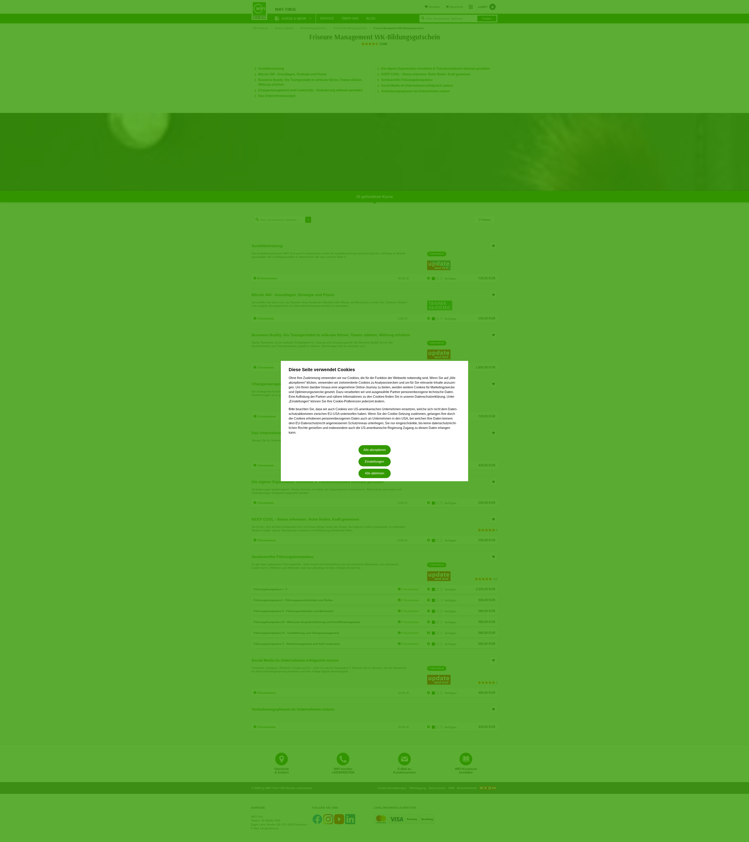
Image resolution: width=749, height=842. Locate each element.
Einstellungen (374, 461)
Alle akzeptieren (374, 450)
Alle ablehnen (374, 473)
